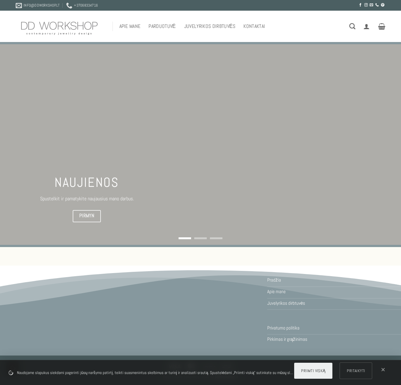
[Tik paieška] (352, 26)
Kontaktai (254, 26)
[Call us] (377, 5)
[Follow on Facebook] (360, 5)
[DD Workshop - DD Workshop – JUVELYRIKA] (59, 28)
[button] (366, 26)
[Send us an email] (371, 5)
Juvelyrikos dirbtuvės (210, 26)
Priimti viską (313, 370)
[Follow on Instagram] (366, 5)
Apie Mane (130, 26)
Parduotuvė (162, 26)
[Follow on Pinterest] (382, 5)
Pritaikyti (356, 370)
